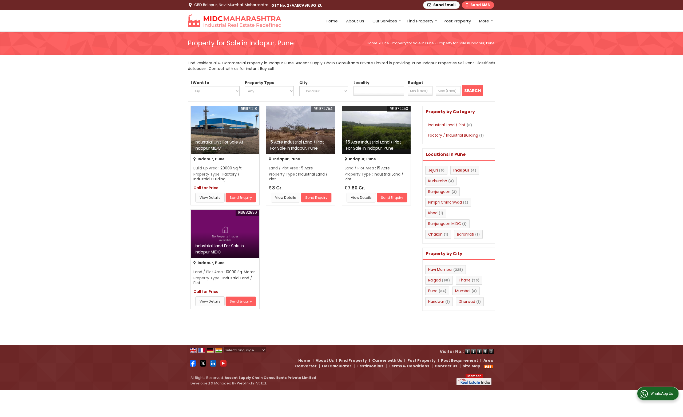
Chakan (435, 234)
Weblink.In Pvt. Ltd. (252, 383)
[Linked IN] (213, 363)
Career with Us (387, 360)
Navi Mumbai (440, 269)
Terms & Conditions (409, 366)
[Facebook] (193, 363)
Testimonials (370, 366)
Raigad (434, 280)
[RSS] (488, 366)
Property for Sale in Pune (413, 43)
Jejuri (433, 170)
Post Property (457, 21)
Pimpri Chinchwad (445, 202)
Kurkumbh (437, 181)
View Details (210, 197)
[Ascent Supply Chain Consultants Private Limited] (234, 20)
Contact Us (446, 366)
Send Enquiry (241, 197)
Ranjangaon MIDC (444, 223)
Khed (433, 213)
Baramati (465, 234)
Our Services (384, 21)
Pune (384, 43)
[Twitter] (203, 363)
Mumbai (462, 290)
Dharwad (467, 301)
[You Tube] (223, 363)
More (484, 21)
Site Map (471, 366)
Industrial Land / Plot (447, 125)
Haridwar (436, 301)
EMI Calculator (336, 366)
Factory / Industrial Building (453, 135)
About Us (355, 21)
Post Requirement (459, 360)
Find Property (420, 21)
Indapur (461, 170)
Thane (465, 280)
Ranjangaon (439, 191)
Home (332, 21)
